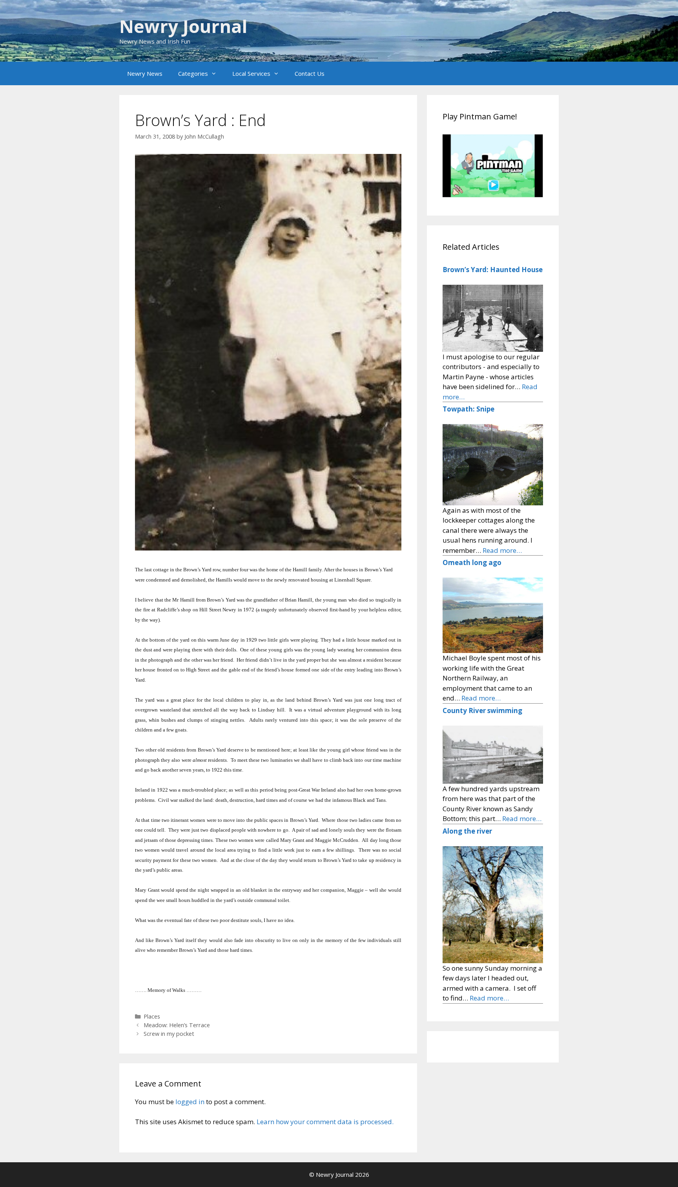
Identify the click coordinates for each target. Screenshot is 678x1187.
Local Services (251, 73)
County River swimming (482, 710)
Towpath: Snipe (468, 408)
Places (152, 1016)
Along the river (467, 831)
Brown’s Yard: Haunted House (493, 269)
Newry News (144, 73)
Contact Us (309, 73)
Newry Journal (183, 26)
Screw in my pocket (169, 1033)
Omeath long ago (472, 562)
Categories (193, 73)
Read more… (502, 550)
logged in (189, 1101)
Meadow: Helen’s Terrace (177, 1025)
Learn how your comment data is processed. (325, 1121)
